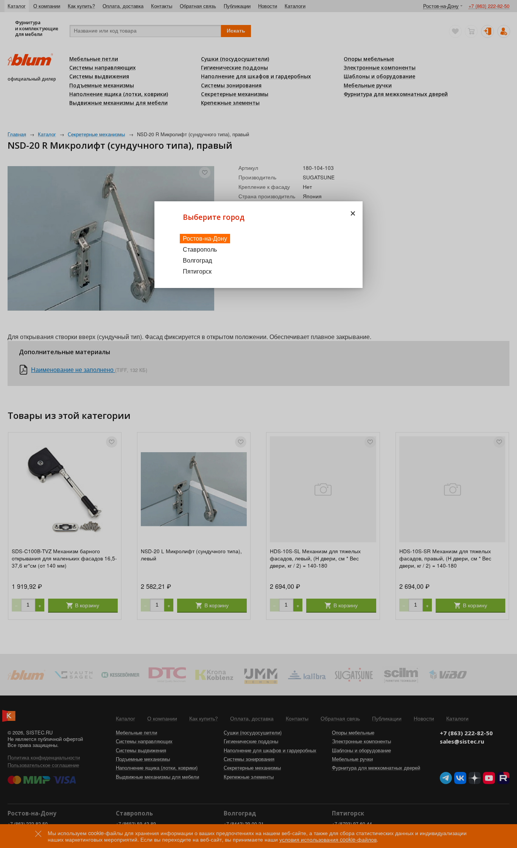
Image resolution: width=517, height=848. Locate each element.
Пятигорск (197, 271)
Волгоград (197, 260)
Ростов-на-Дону (205, 238)
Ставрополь (200, 249)
